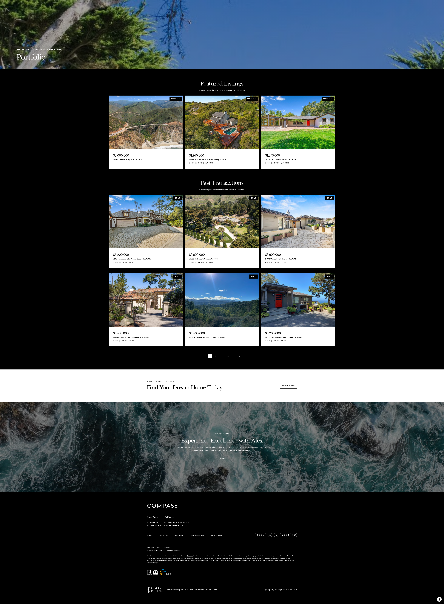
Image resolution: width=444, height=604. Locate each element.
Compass (190, 556)
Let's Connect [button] (222, 458)
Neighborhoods (197, 536)
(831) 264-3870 (153, 522)
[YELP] (276, 535)
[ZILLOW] (288, 535)
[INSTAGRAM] (263, 535)
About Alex (163, 536)
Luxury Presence (209, 589)
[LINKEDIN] (270, 535)
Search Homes (288, 386)
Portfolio (179, 536)
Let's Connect (217, 536)
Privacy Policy (289, 589)
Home (149, 536)
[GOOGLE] (282, 535)
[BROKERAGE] (295, 535)
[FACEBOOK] (257, 535)
